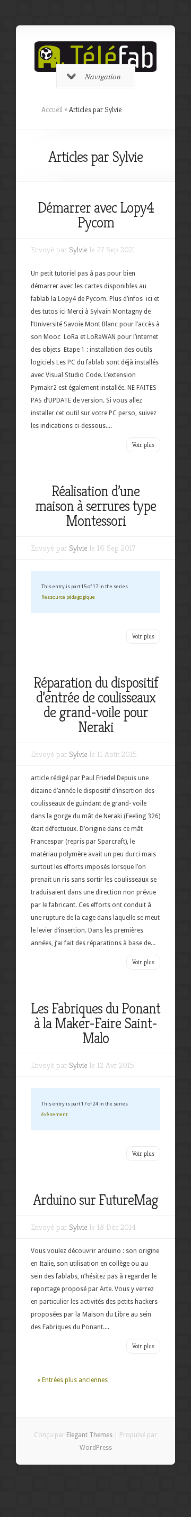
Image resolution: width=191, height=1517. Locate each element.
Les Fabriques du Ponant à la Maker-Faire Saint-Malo (95, 1023)
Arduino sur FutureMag (95, 1200)
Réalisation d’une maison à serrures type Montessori (95, 506)
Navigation (103, 76)
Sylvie (78, 249)
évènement (54, 1114)
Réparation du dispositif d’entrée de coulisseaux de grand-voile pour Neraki (95, 704)
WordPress (96, 1447)
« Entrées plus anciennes (72, 1380)
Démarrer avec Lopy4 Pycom (96, 215)
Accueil (52, 109)
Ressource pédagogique (68, 597)
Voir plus (143, 445)
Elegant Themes (89, 1435)
